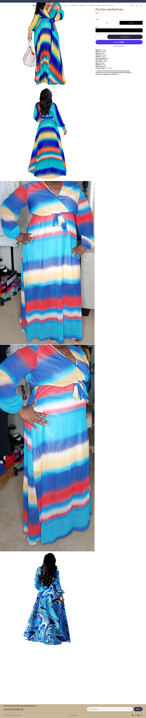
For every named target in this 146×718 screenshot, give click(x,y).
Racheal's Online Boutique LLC (14, 715)
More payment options (119, 46)
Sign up (138, 709)
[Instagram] (136, 715)
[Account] (137, 5)
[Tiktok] (142, 715)
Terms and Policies (73, 715)
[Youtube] (139, 715)
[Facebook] (133, 715)
